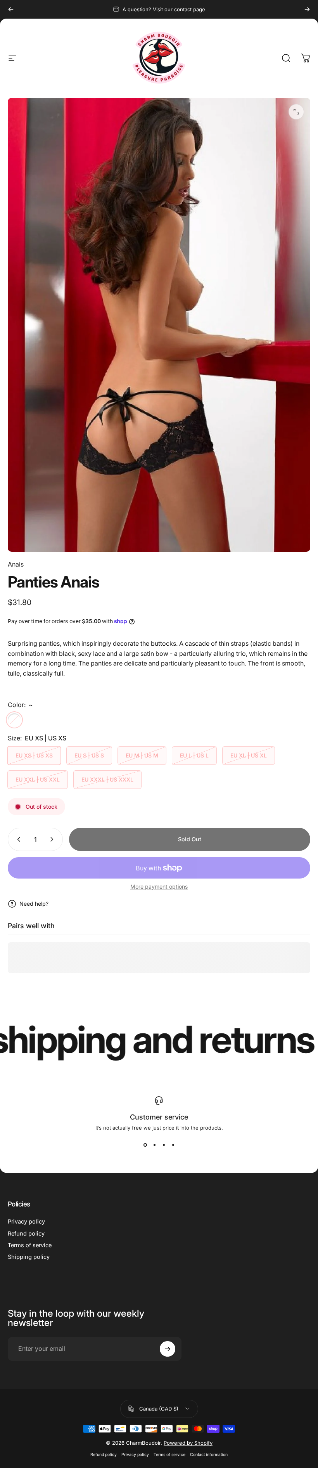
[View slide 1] (145, 1144)
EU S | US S (89, 755)
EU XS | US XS (34, 755)
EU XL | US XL (248, 755)
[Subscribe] (167, 1349)
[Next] (307, 9)
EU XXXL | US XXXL (107, 779)
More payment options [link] (159, 886)
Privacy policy (26, 1221)
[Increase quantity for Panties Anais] (53, 839)
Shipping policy (29, 1256)
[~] (14, 719)
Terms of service (30, 1245)
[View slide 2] (154, 1144)
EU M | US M (142, 755)
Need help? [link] (33, 903)
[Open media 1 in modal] (296, 112)
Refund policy (26, 1233)
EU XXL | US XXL (38, 779)
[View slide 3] (163, 1144)
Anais (16, 564)
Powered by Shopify (188, 1443)
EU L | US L (194, 755)
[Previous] (10, 9)
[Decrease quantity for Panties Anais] (17, 839)
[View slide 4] (173, 1144)
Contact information (209, 1454)
